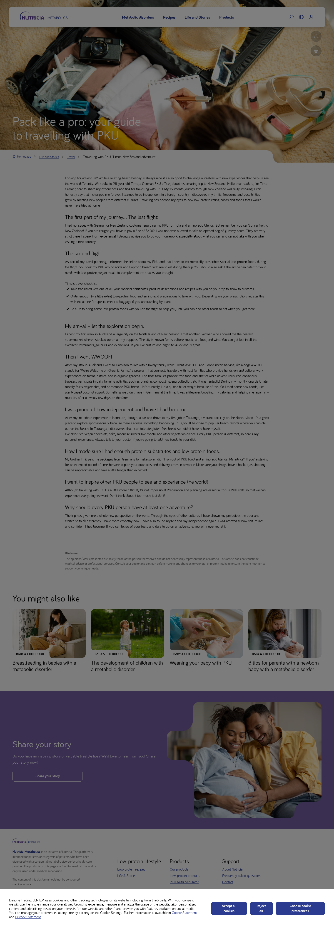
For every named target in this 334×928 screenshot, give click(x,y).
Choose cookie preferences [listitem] (300, 908)
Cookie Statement (184, 912)
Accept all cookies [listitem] (229, 908)
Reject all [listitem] (261, 908)
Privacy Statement (28, 917)
